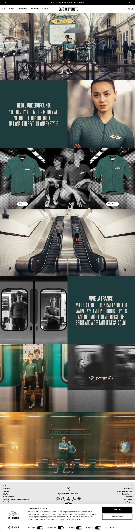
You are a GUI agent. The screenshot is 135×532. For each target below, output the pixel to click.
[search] (124, 9)
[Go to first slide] (129, 2)
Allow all (117, 509)
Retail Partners (127, 494)
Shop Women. (112, 204)
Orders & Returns (8, 496)
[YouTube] (68, 499)
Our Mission (128, 489)
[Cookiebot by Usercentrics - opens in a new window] (13, 527)
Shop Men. (22, 204)
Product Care (7, 502)
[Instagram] (58, 499)
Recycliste (129, 496)
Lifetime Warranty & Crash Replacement (16, 499)
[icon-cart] (132, 9)
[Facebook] (63, 499)
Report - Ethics (7, 491)
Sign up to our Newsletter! (68, 493)
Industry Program (126, 502)
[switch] (61, 527)
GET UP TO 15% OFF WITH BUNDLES (67, 2)
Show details (110, 528)
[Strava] (74, 499)
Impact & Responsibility (124, 491)
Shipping (5, 494)
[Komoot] (79, 499)
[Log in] (128, 9)
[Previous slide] (6, 2)
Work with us (128, 499)
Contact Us (6, 489)
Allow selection (117, 516)
